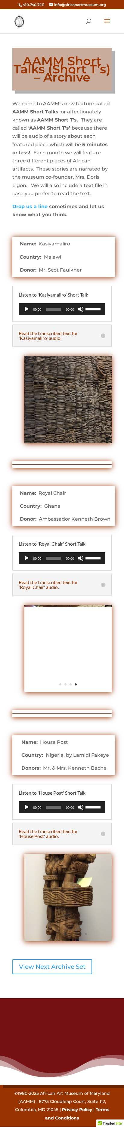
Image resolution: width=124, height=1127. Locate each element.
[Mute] (81, 309)
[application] (62, 309)
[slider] (93, 308)
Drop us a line (30, 206)
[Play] (26, 309)
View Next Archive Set (52, 966)
